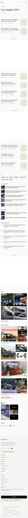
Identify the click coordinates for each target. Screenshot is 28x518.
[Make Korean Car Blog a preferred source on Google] (13, 426)
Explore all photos (5, 321)
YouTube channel (4, 466)
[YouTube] (10, 426)
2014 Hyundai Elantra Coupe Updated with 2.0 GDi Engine (8, 74)
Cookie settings (7, 516)
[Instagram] (2, 426)
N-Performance (5, 179)
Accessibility (6, 514)
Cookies (9, 511)
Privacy (5, 511)
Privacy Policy (17, 499)
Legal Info (18, 511)
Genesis (10, 177)
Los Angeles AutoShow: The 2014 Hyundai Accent (7, 154)
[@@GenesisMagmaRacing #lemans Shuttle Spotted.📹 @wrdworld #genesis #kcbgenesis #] (14, 412)
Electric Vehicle (23, 177)
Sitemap (3, 463)
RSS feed (3, 461)
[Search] (19, 2)
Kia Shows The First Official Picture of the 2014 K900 (8, 163)
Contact (2, 459)
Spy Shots (16, 177)
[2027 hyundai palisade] (20, 313)
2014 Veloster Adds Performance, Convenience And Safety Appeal (9, 146)
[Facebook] (5, 426)
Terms (7, 499)
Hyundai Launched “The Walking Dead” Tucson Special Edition (9, 20)
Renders (11, 179)
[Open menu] (26, 2)
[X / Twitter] (8, 426)
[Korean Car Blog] (9, 2)
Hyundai (3, 177)
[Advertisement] (14, 54)
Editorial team (4, 457)
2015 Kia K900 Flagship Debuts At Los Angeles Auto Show (9, 92)
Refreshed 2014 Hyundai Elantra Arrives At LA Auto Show (9, 100)
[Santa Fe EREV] (20, 299)
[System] (22, 2)
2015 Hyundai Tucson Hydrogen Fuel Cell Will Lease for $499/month (10, 29)
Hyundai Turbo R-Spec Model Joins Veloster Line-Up (8, 83)
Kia (7, 177)
